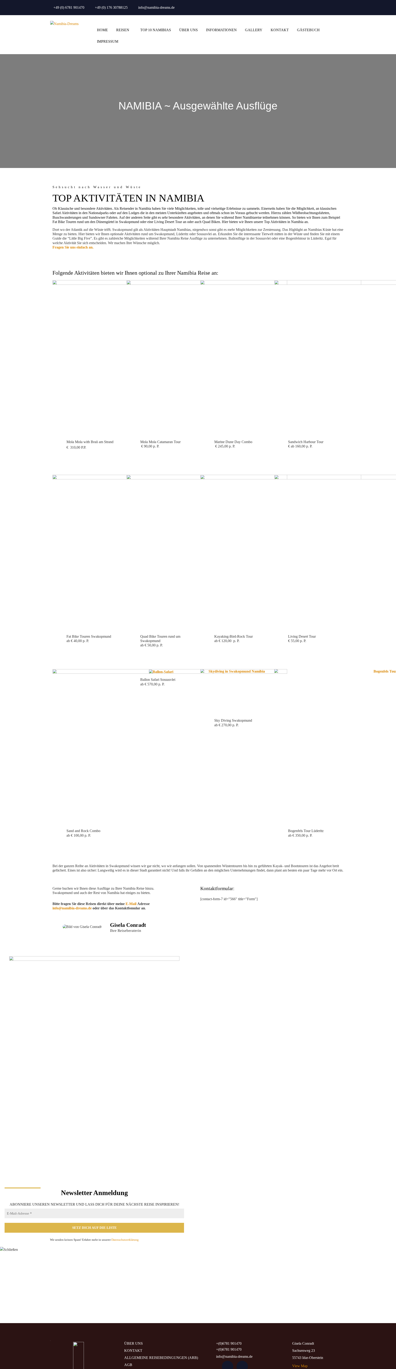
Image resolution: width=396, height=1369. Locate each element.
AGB (128, 1365)
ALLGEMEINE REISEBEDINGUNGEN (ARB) (161, 1358)
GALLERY (253, 30)
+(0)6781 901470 (229, 1343)
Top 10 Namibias (155, 30)
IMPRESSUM (107, 41)
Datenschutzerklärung (125, 1239)
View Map (300, 1366)
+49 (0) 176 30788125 (111, 7)
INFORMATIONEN (221, 30)
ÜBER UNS (188, 30)
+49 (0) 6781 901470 (68, 7)
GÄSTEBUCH (308, 30)
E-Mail (131, 904)
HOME (102, 30)
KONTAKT (280, 30)
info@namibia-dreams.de (156, 7)
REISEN (122, 30)
